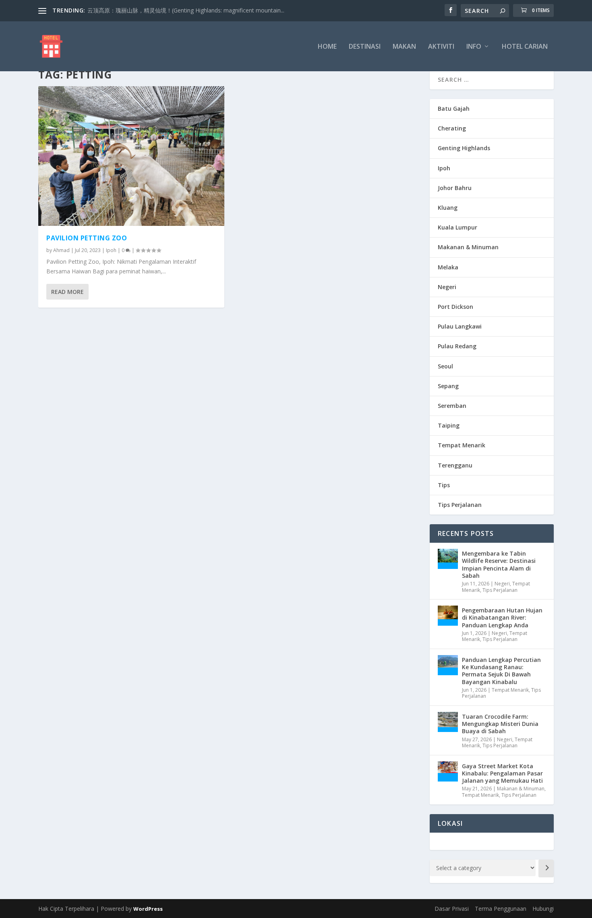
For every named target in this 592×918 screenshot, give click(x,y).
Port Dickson (455, 306)
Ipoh (111, 250)
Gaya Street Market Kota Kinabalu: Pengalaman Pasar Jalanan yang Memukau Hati (502, 773)
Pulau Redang (457, 346)
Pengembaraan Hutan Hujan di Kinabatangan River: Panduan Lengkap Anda (502, 617)
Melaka (448, 267)
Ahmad (61, 250)
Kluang (447, 207)
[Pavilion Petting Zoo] (131, 156)
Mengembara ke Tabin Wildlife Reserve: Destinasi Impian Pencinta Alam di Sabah (499, 564)
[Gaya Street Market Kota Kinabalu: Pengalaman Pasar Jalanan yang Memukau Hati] (448, 771)
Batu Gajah (454, 108)
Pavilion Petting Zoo (86, 238)
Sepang (448, 386)
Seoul (445, 366)
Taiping (449, 425)
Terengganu (455, 465)
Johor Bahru (455, 188)
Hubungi (543, 908)
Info (473, 47)
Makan (404, 47)
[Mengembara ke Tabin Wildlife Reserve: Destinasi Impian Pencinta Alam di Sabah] (448, 559)
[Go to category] (546, 868)
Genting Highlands (464, 148)
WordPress (148, 908)
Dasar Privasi (452, 908)
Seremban (452, 405)
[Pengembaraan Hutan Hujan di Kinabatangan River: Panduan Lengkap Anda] (448, 616)
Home (327, 47)
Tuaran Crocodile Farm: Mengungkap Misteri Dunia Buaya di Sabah (500, 724)
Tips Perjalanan (460, 505)
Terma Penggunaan (500, 908)
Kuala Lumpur (457, 227)
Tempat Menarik (461, 445)
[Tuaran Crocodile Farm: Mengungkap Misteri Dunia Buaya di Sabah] (448, 722)
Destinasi (365, 47)
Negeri (447, 287)
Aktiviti (441, 47)
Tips (444, 485)
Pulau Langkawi (460, 326)
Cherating (452, 128)
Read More (67, 292)
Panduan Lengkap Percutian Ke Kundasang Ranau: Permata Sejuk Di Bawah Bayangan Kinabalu (501, 671)
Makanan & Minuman (468, 247)
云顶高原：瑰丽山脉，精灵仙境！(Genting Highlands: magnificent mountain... (185, 10)
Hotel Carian (525, 47)
